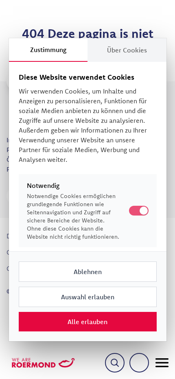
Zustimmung (48, 50)
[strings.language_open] (139, 362)
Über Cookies (127, 50)
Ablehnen (88, 272)
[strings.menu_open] (162, 362)
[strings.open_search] (115, 362)
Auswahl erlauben (87, 297)
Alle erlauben (87, 322)
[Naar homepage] (43, 362)
